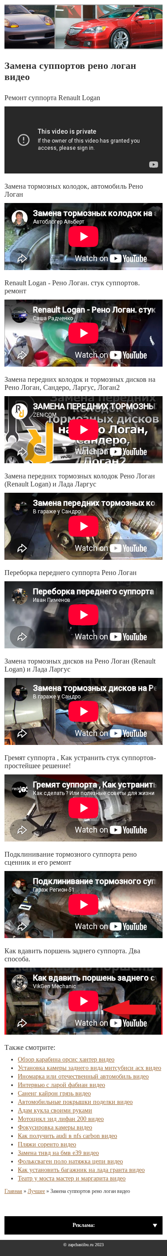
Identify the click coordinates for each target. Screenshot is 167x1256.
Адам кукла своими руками (55, 1110)
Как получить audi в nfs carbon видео (67, 1136)
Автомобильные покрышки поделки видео (75, 1102)
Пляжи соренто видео (47, 1144)
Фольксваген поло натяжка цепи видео (70, 1161)
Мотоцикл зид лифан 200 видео (61, 1119)
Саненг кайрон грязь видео (54, 1093)
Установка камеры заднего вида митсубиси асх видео (89, 1068)
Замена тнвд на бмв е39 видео (58, 1153)
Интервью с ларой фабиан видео (61, 1085)
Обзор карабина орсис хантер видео (66, 1059)
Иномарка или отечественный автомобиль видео (83, 1076)
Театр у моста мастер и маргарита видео (72, 1178)
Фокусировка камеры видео (55, 1127)
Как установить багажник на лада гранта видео (81, 1170)
